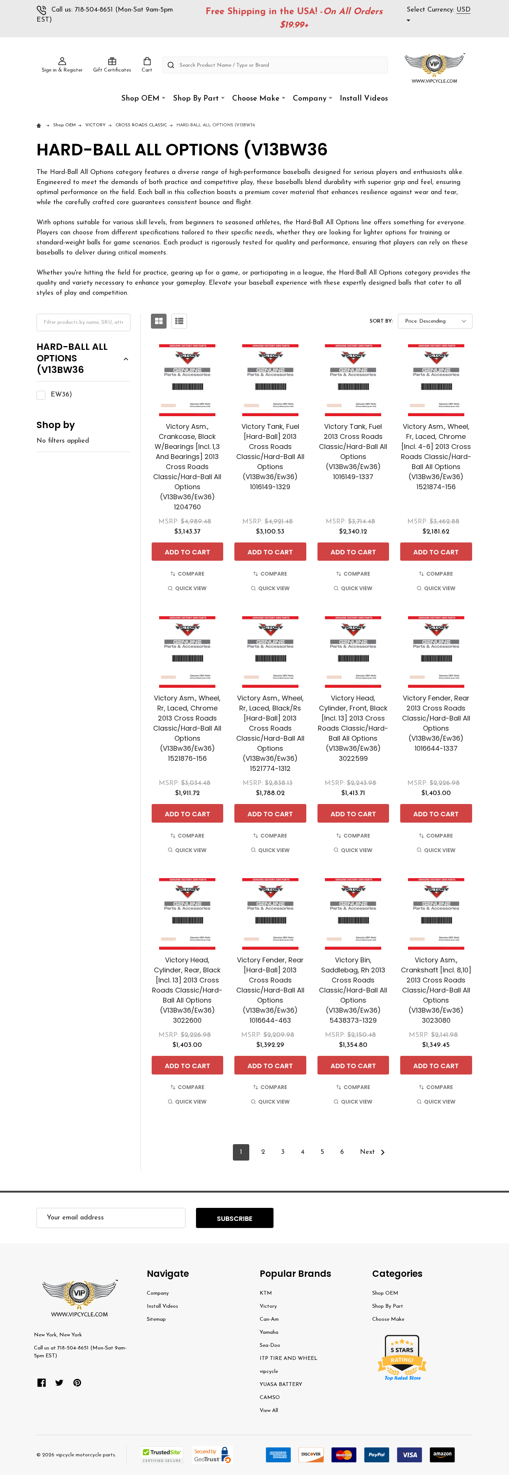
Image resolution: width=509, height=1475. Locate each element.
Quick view (190, 588)
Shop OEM (140, 98)
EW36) (61, 395)
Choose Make (255, 98)
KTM (266, 1293)
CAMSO (270, 1397)
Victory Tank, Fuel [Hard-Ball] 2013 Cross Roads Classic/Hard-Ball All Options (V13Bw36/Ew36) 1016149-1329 (270, 456)
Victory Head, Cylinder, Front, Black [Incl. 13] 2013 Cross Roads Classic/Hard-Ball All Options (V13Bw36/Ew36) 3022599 (353, 728)
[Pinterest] (77, 1382)
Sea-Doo (270, 1345)
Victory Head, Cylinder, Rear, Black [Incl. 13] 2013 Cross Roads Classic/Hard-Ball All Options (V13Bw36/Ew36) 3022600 (187, 990)
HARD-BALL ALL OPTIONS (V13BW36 (72, 358)
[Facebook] (41, 1382)
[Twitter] (59, 1382)
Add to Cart (187, 552)
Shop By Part (196, 98)
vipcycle (269, 1371)
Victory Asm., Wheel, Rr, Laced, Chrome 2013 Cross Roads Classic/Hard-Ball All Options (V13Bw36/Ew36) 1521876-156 (187, 728)
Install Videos (364, 98)
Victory (268, 1306)
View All (269, 1411)
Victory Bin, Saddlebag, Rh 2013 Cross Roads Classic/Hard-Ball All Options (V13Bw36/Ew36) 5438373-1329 (353, 990)
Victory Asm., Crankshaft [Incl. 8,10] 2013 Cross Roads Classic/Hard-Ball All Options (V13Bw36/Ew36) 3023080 (436, 990)
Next (368, 1152)
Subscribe (235, 1218)
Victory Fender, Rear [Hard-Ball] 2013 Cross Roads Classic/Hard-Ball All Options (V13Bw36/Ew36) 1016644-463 (270, 990)
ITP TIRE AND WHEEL (288, 1358)
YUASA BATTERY (281, 1384)
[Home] (40, 125)
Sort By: (381, 321)
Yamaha (269, 1332)
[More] (163, 98)
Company (309, 98)
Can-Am (269, 1319)
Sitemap (156, 1319)
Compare (191, 573)
